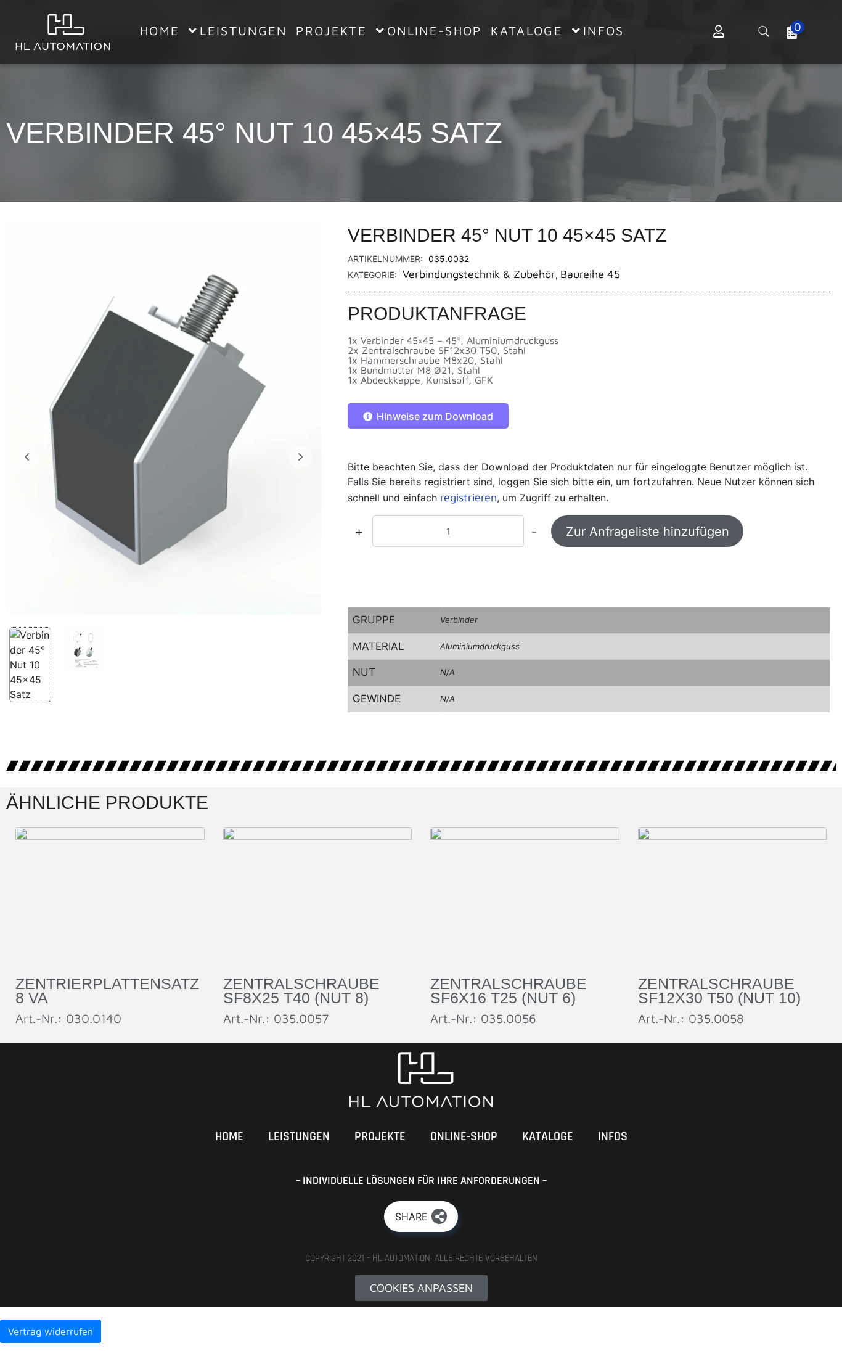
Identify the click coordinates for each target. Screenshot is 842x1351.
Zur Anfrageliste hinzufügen (647, 531)
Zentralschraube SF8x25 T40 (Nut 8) (301, 990)
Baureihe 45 (590, 274)
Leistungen (299, 1136)
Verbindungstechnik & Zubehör (479, 274)
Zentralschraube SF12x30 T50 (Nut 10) (719, 990)
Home (229, 1136)
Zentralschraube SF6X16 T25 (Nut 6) (508, 990)
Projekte (380, 1136)
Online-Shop (463, 1136)
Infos (612, 1136)
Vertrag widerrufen (50, 1331)
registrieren (468, 497)
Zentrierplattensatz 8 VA (107, 990)
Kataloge (547, 1136)
